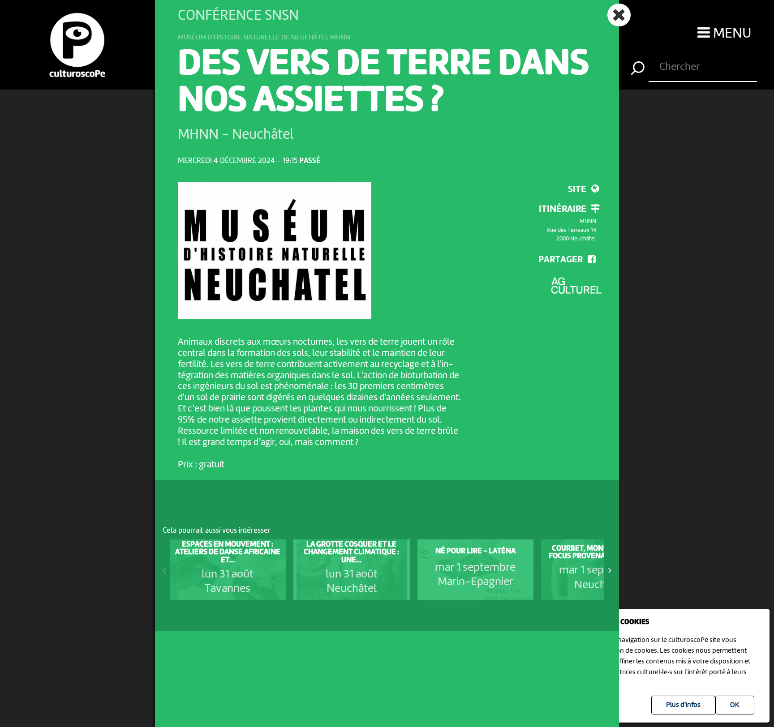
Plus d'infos (683, 705)
